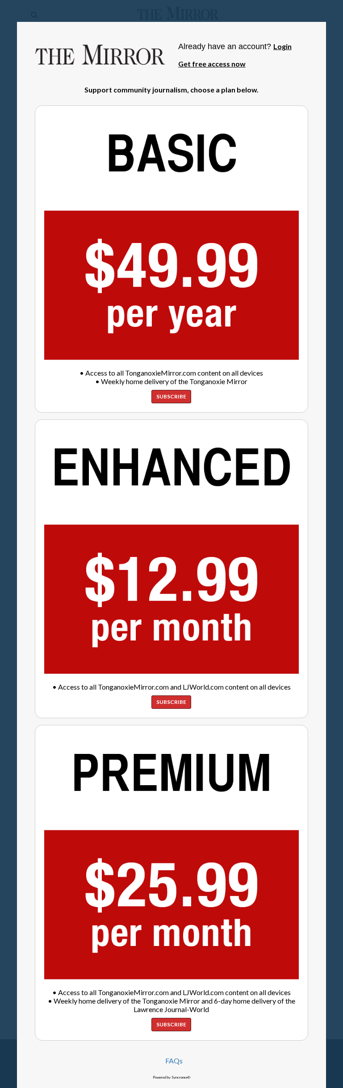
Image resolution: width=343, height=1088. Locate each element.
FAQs (174, 1060)
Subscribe (171, 396)
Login (282, 46)
